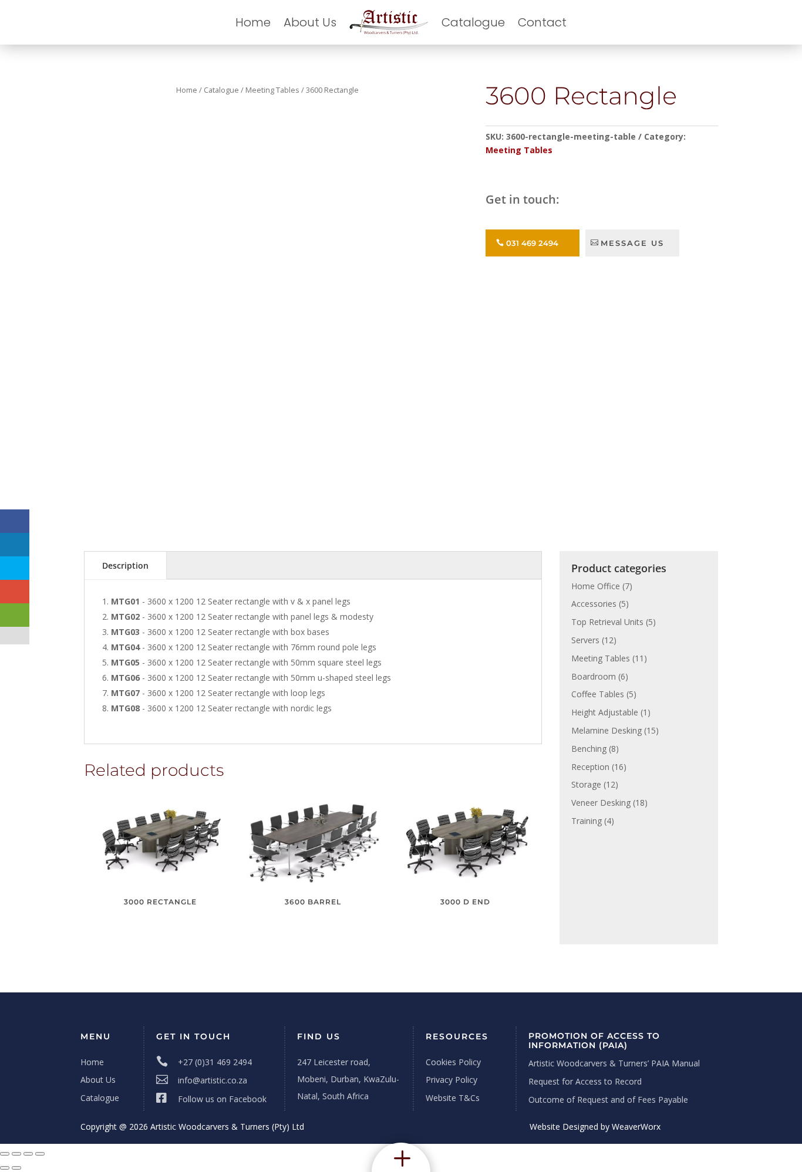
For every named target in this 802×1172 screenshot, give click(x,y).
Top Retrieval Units (607, 621)
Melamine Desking (606, 730)
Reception (590, 766)
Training (586, 820)
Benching (588, 748)
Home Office (595, 586)
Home (253, 22)
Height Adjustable (604, 712)
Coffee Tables (597, 694)
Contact (542, 22)
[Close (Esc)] (40, 1154)
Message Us (632, 243)
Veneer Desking (601, 802)
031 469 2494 (532, 243)
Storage (586, 784)
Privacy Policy (451, 1079)
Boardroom (593, 676)
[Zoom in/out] (4, 1154)
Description (125, 565)
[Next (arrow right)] (16, 1168)
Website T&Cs (453, 1097)
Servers (585, 640)
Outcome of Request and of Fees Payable (608, 1099)
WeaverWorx (636, 1126)
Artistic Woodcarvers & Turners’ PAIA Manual (614, 1063)
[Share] (28, 1154)
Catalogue (473, 22)
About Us (310, 22)
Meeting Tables (272, 90)
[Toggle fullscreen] (16, 1154)
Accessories (593, 603)
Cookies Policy (453, 1062)
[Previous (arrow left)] (4, 1168)
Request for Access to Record (585, 1081)
